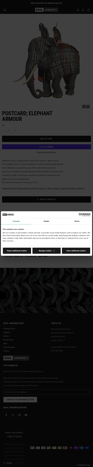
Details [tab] (46, 221)
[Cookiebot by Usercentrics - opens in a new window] (80, 214)
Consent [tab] (16, 221)
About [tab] (76, 221)
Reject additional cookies (17, 251)
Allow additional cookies (76, 251)
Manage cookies (45, 251)
